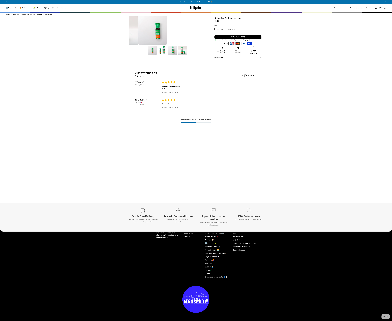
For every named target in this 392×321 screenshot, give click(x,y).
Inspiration (188, 233)
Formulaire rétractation (242, 247)
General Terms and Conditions (244, 243)
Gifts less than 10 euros (28, 14)
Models (187, 236)
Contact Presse (239, 250)
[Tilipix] (196, 8)
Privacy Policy (238, 236)
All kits (207, 273)
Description (218, 57)
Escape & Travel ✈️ (212, 247)
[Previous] (6, 2)
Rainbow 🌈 (209, 260)
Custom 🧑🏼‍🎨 (209, 267)
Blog (234, 233)
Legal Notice (237, 240)
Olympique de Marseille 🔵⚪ (216, 277)
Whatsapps (214, 225)
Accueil (8, 14)
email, (217, 222)
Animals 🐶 (209, 240)
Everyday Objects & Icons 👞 (216, 253)
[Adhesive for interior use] (152, 50)
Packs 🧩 (208, 270)
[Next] (385, 2)
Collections (16, 14)
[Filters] (242, 75)
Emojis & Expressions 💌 (214, 233)
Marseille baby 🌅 (212, 250)
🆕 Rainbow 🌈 (211, 243)
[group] (196, 2)
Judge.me (259, 219)
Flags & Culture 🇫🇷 (212, 257)
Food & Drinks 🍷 (211, 236)
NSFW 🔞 (208, 263)
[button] (367, 8)
